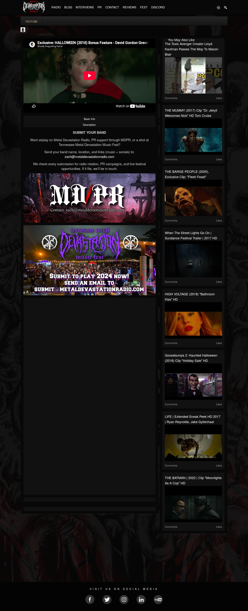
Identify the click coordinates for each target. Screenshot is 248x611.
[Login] (218, 7)
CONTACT (112, 7)
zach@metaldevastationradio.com (89, 156)
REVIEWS (129, 7)
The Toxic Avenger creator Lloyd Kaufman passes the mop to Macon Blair (191, 49)
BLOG (68, 7)
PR (99, 7)
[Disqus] (89, 349)
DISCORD (158, 7)
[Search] (225, 7)
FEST (144, 7)
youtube (31, 21)
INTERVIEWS (85, 7)
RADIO (56, 7)
